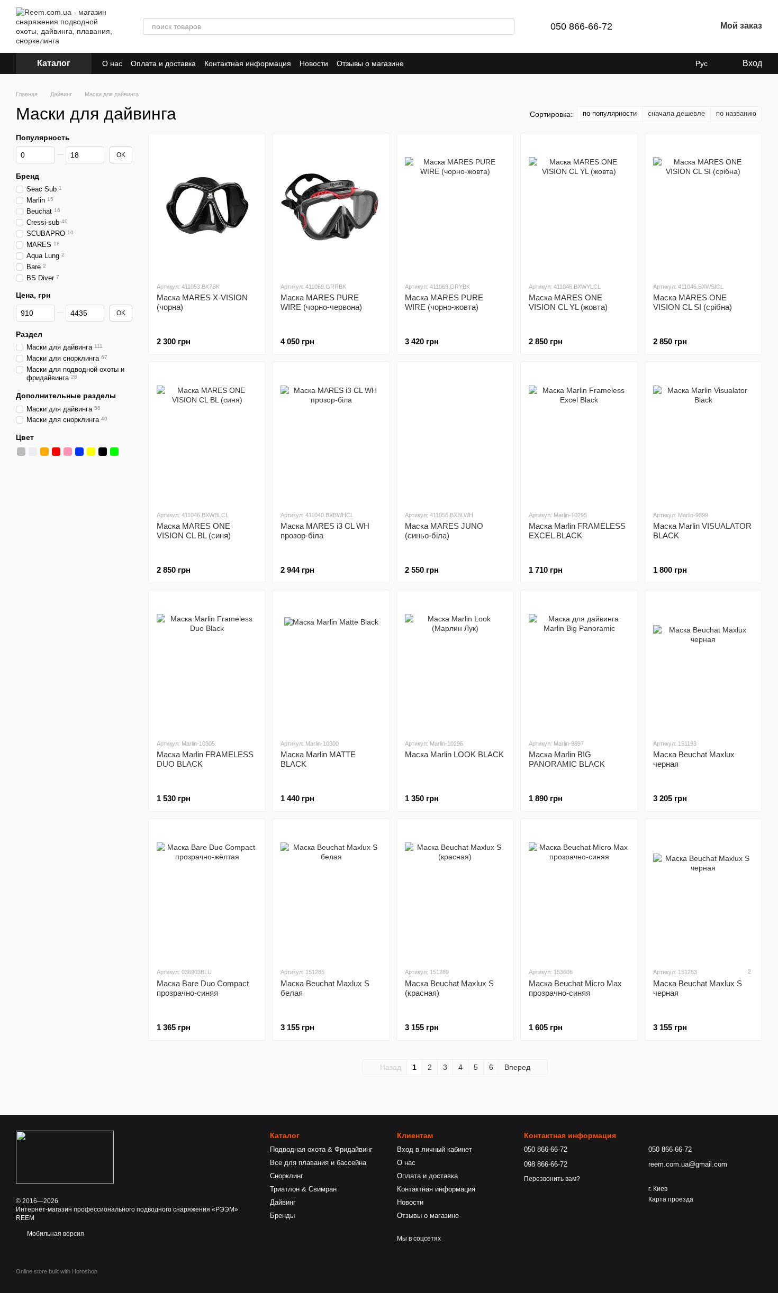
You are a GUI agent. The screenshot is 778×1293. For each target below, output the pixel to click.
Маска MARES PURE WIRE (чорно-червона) (321, 302)
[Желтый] (91, 451)
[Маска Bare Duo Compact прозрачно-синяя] (207, 893)
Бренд (27, 176)
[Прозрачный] (126, 451)
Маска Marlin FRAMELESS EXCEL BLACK (577, 530)
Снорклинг (286, 1176)
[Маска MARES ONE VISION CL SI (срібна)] (703, 207)
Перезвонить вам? (552, 1178)
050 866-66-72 (581, 26)
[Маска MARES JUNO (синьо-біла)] (455, 436)
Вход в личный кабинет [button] (434, 1149)
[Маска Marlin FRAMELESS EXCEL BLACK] (579, 436)
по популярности (610, 113)
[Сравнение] (652, 26)
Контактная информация (247, 63)
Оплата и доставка (163, 63)
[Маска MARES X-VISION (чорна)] (207, 207)
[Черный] (102, 451)
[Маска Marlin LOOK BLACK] (455, 664)
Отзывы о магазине (370, 63)
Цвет (25, 437)
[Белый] (33, 451)
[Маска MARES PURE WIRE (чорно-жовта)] (455, 207)
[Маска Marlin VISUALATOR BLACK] (703, 436)
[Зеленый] (114, 451)
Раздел (29, 333)
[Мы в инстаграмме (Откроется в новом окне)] (444, 63)
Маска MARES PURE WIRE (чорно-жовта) (444, 302)
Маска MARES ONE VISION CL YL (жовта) (568, 302)
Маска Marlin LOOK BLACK (454, 754)
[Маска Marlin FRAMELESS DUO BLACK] (207, 664)
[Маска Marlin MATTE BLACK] (331, 664)
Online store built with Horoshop (56, 1271)
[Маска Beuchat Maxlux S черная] (703, 893)
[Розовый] (67, 451)
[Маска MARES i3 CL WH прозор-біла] (331, 436)
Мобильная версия (54, 1233)
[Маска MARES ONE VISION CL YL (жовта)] (579, 207)
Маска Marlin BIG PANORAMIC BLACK (567, 759)
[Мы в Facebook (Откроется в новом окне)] (418, 63)
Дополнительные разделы (66, 395)
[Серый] (21, 451)
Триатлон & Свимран (303, 1189)
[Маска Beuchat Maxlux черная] (703, 664)
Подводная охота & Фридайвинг (321, 1149)
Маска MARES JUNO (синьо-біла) (444, 530)
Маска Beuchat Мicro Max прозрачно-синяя (575, 988)
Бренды (282, 1215)
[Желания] (680, 26)
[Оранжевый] (44, 451)
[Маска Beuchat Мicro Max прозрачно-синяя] (579, 893)
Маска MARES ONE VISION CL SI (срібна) (692, 302)
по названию (736, 113)
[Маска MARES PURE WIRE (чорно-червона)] (331, 207)
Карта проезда (670, 1199)
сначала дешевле (676, 113)
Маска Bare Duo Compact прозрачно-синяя (203, 988)
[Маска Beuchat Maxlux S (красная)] (455, 893)
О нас (112, 63)
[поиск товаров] (505, 26)
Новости (314, 63)
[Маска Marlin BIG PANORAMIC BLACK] (579, 664)
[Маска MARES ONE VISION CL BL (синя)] (207, 436)
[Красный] (56, 451)
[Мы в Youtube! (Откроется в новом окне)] (431, 63)
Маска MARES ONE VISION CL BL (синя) (194, 530)
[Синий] (79, 451)
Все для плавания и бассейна (318, 1163)
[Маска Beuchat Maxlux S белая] (331, 893)
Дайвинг (283, 1202)
